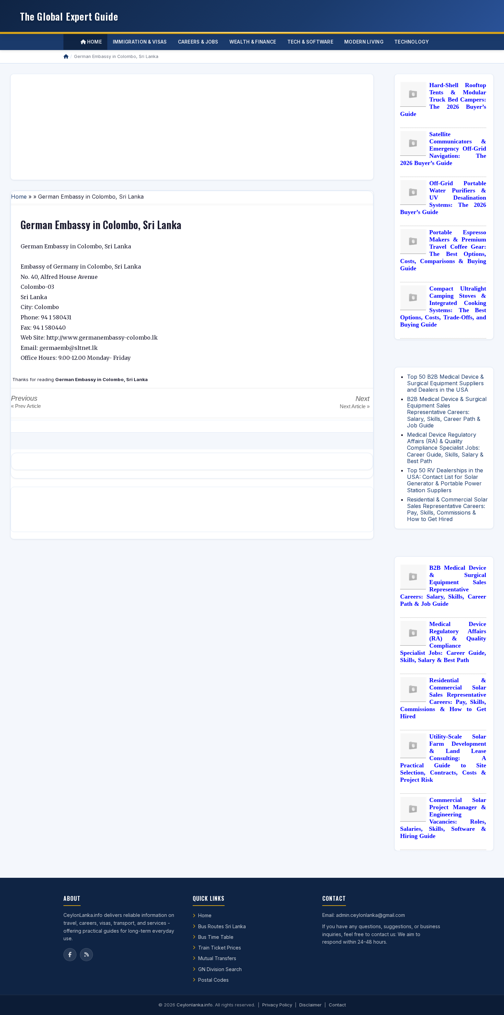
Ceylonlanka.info (195, 1004)
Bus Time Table (215, 937)
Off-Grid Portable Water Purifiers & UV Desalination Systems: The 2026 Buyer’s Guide (443, 197)
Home (94, 42)
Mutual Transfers (217, 958)
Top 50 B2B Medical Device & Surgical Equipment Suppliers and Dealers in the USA (445, 383)
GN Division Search (220, 969)
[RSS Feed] (86, 954)
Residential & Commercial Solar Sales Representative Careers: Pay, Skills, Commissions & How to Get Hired (447, 509)
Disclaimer (310, 1004)
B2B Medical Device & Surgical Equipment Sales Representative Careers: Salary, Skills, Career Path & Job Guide (447, 412)
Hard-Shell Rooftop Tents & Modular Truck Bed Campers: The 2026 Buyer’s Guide (443, 99)
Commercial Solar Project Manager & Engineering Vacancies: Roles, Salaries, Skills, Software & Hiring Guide (443, 817)
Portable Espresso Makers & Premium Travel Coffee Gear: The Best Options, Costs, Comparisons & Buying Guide (443, 250)
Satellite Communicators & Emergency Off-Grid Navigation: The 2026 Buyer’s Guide (443, 148)
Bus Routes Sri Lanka (222, 926)
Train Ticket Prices (219, 948)
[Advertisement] (192, 127)
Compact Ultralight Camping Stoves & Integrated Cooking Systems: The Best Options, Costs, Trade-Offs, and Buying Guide (443, 306)
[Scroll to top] (488, 1001)
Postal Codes (213, 980)
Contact (337, 1004)
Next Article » (355, 406)
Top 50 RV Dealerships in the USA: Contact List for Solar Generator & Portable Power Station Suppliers (445, 480)
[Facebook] (69, 954)
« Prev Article (26, 406)
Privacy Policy (277, 1004)
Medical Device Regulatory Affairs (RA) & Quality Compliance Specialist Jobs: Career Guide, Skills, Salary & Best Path (445, 447)
